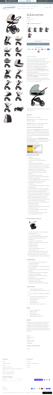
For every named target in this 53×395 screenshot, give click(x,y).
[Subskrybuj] (20, 379)
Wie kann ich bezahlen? (6, 363)
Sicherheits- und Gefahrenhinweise (33, 345)
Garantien (28, 366)
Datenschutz (29, 361)
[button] (23, 6)
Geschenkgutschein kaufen (7, 366)
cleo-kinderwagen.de (7, 392)
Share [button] (29, 348)
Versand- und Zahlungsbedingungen (9, 371)
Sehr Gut (28, 1)
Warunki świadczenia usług (35, 392)
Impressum (28, 365)
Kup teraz (38, 44)
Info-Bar (4, 361)
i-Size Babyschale (37, 129)
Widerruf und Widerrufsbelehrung (8, 373)
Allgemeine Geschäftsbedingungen (32, 363)
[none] (29, 29)
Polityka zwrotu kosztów (20, 392)
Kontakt (4, 365)
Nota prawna (42, 392)
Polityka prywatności (28, 392)
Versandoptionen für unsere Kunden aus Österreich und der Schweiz (13, 369)
